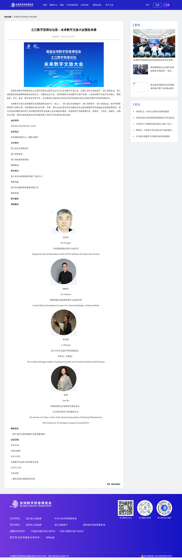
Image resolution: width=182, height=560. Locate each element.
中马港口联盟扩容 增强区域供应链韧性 (153, 136)
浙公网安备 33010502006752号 (158, 556)
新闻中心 (53, 5)
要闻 (137, 25)
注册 (168, 5)
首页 (45, 5)
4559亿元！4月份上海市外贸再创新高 (152, 111)
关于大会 (109, 5)
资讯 (137, 104)
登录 (157, 5)
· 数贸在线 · (97, 5)
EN (147, 5)
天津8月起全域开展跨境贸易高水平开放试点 (155, 118)
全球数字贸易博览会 (21, 17)
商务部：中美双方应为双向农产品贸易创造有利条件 (158, 130)
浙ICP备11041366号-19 (58, 556)
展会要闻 (33, 17)
